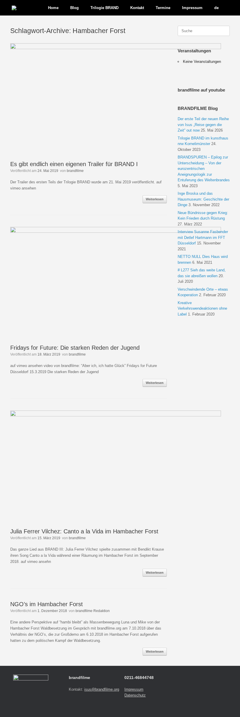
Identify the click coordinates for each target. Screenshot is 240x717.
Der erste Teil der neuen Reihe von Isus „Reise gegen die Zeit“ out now (203, 124)
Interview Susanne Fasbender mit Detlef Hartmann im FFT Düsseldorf (203, 237)
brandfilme (75, 171)
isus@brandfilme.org (101, 689)
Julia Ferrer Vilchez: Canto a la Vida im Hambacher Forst (84, 531)
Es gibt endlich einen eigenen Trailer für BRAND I (74, 164)
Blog (74, 8)
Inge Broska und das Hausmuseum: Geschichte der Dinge (203, 199)
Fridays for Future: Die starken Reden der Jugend (75, 347)
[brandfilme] (14, 8)
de (216, 8)
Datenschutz (135, 695)
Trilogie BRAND (104, 8)
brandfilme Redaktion (93, 611)
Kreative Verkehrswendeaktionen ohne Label (202, 308)
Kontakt (137, 8)
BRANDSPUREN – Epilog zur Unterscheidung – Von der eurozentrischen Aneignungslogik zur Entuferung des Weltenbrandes (204, 168)
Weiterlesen (155, 199)
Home (53, 8)
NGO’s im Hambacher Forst (46, 604)
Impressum (133, 689)
